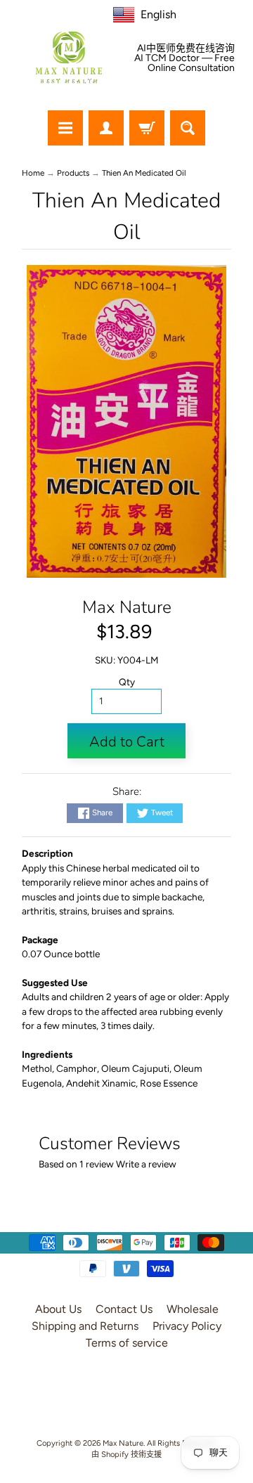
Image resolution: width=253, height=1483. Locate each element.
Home (33, 173)
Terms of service (127, 1342)
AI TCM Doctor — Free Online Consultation (184, 63)
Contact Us (124, 1309)
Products (73, 173)
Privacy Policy (187, 1326)
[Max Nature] (68, 57)
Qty (127, 681)
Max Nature (126, 607)
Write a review (146, 1164)
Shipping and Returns (85, 1326)
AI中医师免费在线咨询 (186, 48)
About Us (58, 1309)
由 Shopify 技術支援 (126, 1454)
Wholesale (193, 1309)
